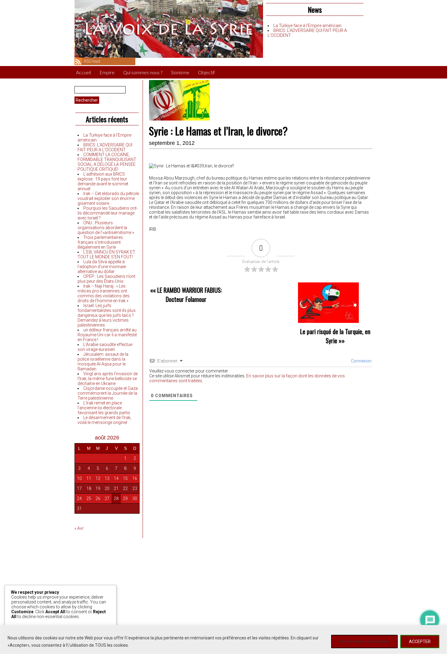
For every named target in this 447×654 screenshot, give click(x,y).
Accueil (83, 72)
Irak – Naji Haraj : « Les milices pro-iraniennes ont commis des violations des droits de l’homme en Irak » (104, 293)
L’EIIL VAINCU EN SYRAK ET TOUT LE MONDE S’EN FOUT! (106, 254)
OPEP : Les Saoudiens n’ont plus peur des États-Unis (106, 279)
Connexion (361, 360)
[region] (223, 639)
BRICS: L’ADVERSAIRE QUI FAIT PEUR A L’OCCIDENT (105, 147)
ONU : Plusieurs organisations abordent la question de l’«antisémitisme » (106, 227)
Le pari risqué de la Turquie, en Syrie (335, 336)
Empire (107, 72)
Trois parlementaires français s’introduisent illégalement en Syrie (100, 242)
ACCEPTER (420, 641)
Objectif (206, 72)
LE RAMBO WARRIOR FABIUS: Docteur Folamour (189, 294)
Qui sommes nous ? (142, 72)
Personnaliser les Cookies (364, 641)
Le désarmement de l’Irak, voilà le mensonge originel (104, 420)
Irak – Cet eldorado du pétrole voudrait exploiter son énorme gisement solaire (108, 198)
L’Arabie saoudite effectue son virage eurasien (105, 347)
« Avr (79, 528)
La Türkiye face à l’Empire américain (307, 25)
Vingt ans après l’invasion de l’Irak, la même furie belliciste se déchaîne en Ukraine (108, 378)
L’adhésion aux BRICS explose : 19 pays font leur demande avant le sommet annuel (103, 181)
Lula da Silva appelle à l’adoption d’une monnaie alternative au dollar (102, 266)
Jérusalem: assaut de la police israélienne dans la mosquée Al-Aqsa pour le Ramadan (103, 361)
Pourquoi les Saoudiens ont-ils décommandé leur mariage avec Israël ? (108, 213)
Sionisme (180, 72)
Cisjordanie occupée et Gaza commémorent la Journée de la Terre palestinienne (108, 393)
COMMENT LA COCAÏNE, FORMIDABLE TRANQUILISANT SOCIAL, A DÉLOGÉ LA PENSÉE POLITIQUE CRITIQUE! (107, 162)
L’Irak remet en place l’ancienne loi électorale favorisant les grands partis (104, 407)
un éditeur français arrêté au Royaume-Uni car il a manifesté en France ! (107, 334)
